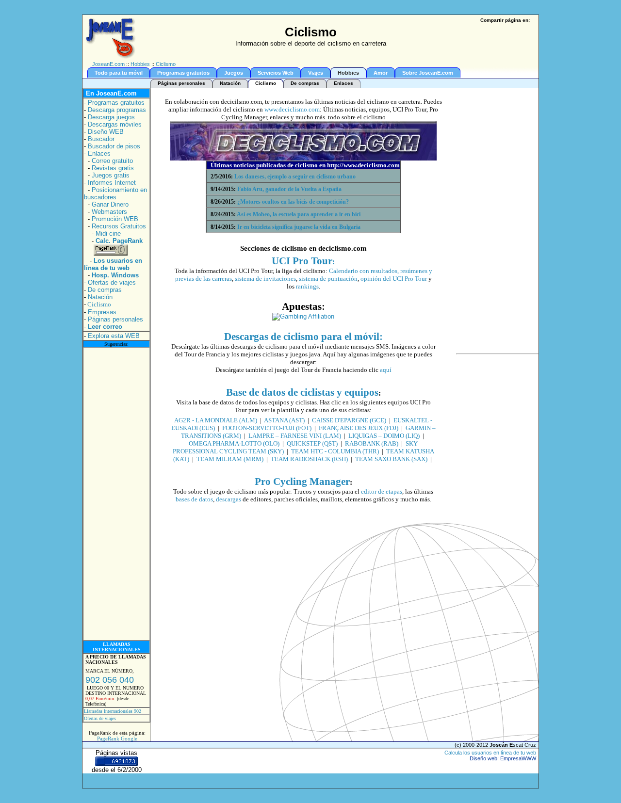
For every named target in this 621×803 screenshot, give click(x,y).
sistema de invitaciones (265, 278)
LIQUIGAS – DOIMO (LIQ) (384, 435)
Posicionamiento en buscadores (115, 193)
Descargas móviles (115, 124)
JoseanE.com (108, 64)
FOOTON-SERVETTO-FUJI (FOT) (266, 428)
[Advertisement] (116, 494)
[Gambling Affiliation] (303, 316)
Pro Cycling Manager (302, 481)
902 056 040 (109, 680)
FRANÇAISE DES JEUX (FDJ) (358, 428)
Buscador (101, 139)
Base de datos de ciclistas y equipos (302, 392)
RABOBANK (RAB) (371, 443)
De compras (305, 83)
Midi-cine (108, 233)
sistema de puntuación (328, 278)
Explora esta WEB (114, 335)
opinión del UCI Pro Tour (393, 278)
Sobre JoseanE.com (427, 73)
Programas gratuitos (183, 73)
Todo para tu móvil (119, 73)
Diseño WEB (106, 131)
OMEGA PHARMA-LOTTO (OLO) (234, 443)
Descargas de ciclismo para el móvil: (303, 336)
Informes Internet (112, 182)
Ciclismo (166, 64)
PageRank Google (117, 738)
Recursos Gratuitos (119, 226)
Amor (381, 73)
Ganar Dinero (110, 204)
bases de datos (194, 499)
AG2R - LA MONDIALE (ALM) (215, 420)
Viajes (315, 73)
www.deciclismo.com (292, 109)
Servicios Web (276, 73)
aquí (386, 369)
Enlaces (343, 83)
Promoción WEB (115, 219)
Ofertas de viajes (112, 282)
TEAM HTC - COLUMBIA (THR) (335, 451)
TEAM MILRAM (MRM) (229, 459)
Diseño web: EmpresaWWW (503, 758)
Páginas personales (181, 83)
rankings (306, 286)
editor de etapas (381, 491)
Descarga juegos (111, 117)
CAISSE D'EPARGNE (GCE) (349, 420)
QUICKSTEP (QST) (312, 443)
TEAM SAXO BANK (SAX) (391, 459)
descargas (228, 499)
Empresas (102, 312)
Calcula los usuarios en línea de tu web (490, 752)
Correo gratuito (112, 160)
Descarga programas (117, 109)
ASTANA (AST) (284, 420)
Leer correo (105, 326)
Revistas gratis (113, 168)
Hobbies (140, 64)
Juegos (233, 73)
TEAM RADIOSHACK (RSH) (309, 459)
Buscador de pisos (114, 146)
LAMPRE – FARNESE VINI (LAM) (294, 435)
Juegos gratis (111, 175)
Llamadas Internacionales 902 (112, 711)
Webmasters (109, 211)
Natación (230, 83)
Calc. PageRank (119, 240)
